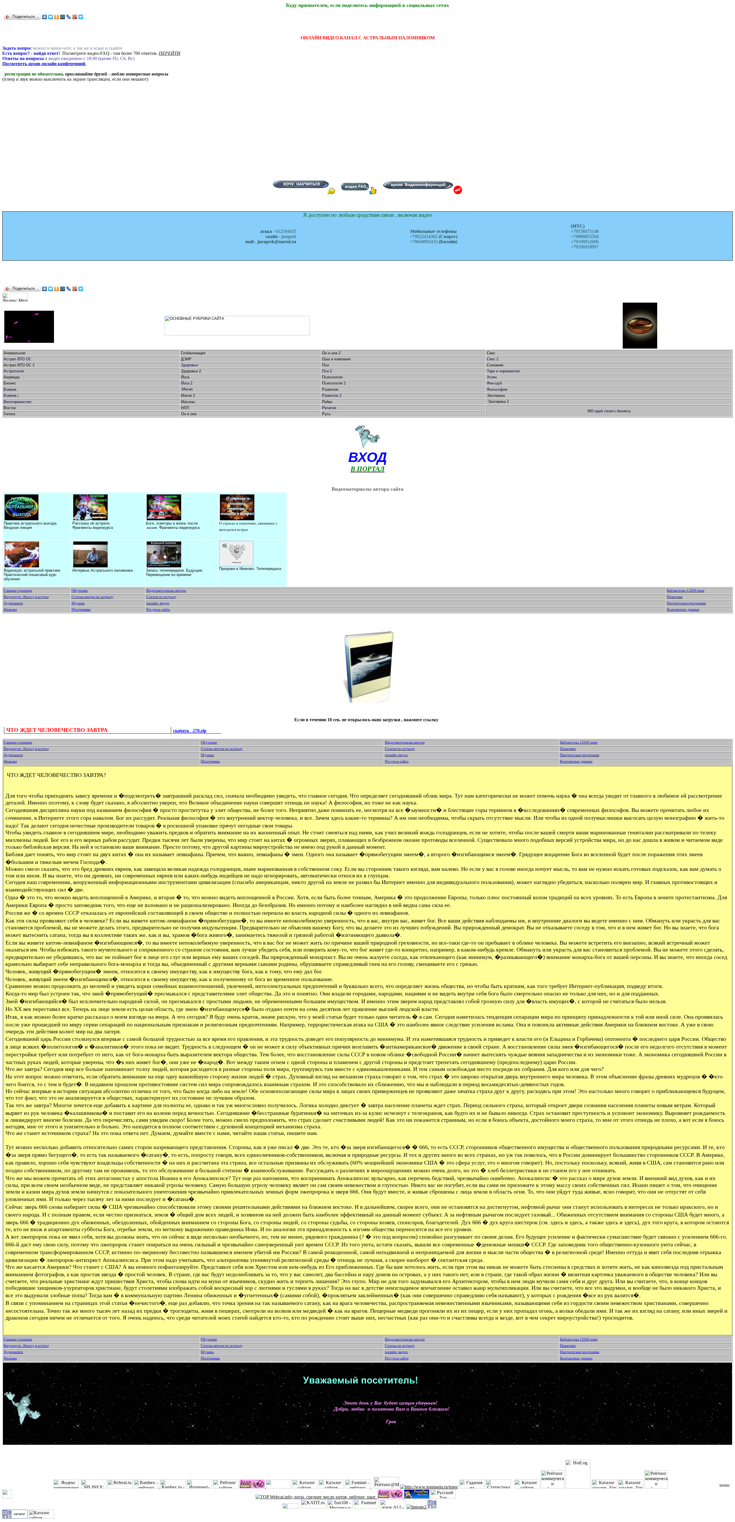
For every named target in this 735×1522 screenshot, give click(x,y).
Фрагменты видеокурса (92, 527)
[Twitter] (51, 17)
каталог (724, 1484)
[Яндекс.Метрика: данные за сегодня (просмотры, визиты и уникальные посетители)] (15, 297)
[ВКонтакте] (45, 17)
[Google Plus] (75, 17)
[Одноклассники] (57, 17)
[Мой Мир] (63, 17)
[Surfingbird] (81, 17)
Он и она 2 (332, 353)
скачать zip (189, 730)
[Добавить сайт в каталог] (432, 1506)
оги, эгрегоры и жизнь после (173, 523)
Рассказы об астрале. (91, 523)
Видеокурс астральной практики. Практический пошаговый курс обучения (32, 574)
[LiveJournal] (69, 17)
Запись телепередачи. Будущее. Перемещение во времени (174, 572)
